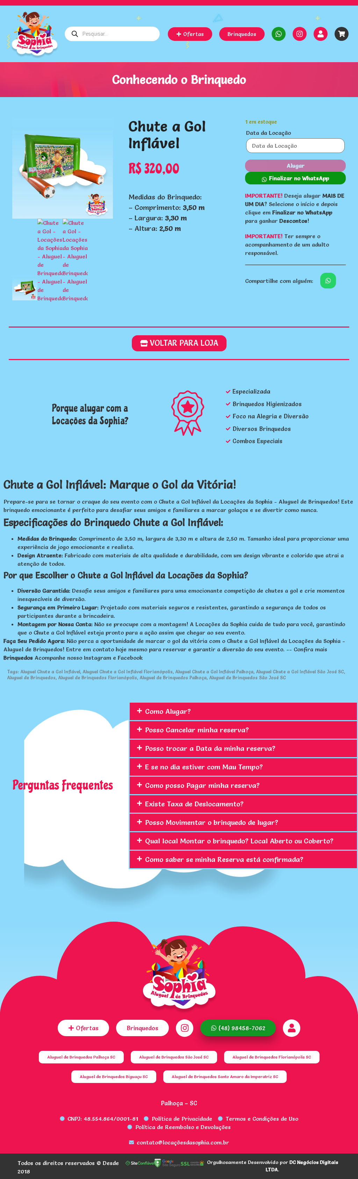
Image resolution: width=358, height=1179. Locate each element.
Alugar (296, 165)
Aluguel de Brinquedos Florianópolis (97, 677)
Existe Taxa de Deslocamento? (194, 804)
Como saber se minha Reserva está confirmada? (224, 859)
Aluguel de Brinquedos (31, 677)
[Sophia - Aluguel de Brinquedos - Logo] (34, 36)
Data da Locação (268, 132)
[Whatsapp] (279, 34)
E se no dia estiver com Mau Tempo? (204, 767)
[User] (321, 34)
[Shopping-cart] (342, 34)
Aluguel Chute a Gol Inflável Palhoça (214, 671)
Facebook (130, 657)
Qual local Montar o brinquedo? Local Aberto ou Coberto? (239, 841)
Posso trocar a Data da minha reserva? (210, 748)
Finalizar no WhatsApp (299, 178)
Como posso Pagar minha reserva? (202, 785)
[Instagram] (300, 34)
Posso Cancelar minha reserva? (197, 730)
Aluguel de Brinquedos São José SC (247, 677)
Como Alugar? (168, 711)
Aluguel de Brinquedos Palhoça (173, 677)
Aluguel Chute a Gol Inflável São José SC (300, 671)
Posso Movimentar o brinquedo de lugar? (211, 822)
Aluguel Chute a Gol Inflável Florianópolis (128, 671)
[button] (295, 178)
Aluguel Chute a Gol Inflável (50, 671)
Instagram (97, 657)
